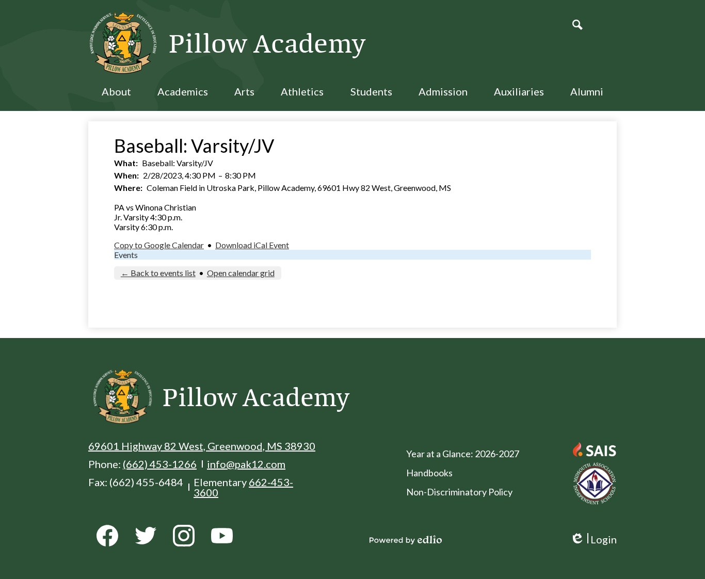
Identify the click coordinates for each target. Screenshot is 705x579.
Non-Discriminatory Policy (459, 491)
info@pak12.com (246, 464)
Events (126, 255)
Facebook (107, 536)
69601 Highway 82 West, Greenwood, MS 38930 (201, 446)
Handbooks (429, 472)
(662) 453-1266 (160, 464)
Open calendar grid (241, 273)
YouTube (222, 536)
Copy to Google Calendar (159, 245)
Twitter (146, 536)
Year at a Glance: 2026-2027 (462, 453)
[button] (116, 98)
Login (593, 539)
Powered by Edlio (406, 540)
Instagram (184, 536)
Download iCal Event (252, 245)
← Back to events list (158, 273)
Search (577, 24)
